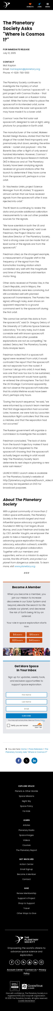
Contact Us (31, 969)
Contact (26, 879)
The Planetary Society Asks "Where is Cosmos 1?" (27, 750)
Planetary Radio (27, 830)
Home (24, 749)
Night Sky (26, 801)
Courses (26, 845)
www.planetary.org (25, 566)
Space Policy (26, 806)
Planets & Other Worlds (26, 791)
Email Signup (26, 869)
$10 (34, 634)
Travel (26, 908)
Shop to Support (26, 903)
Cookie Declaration (26, 1000)
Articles (26, 825)
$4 (17, 634)
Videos (26, 840)
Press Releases (36, 749)
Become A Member (26, 874)
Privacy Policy (40, 720)
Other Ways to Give (26, 913)
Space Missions (26, 796)
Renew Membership (26, 893)
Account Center (15, 969)
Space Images (26, 835)
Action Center (26, 864)
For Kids (26, 811)
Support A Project (26, 898)
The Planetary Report (26, 850)
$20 (17, 640)
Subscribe (26, 716)
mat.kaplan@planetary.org (25, 69)
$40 (34, 640)
